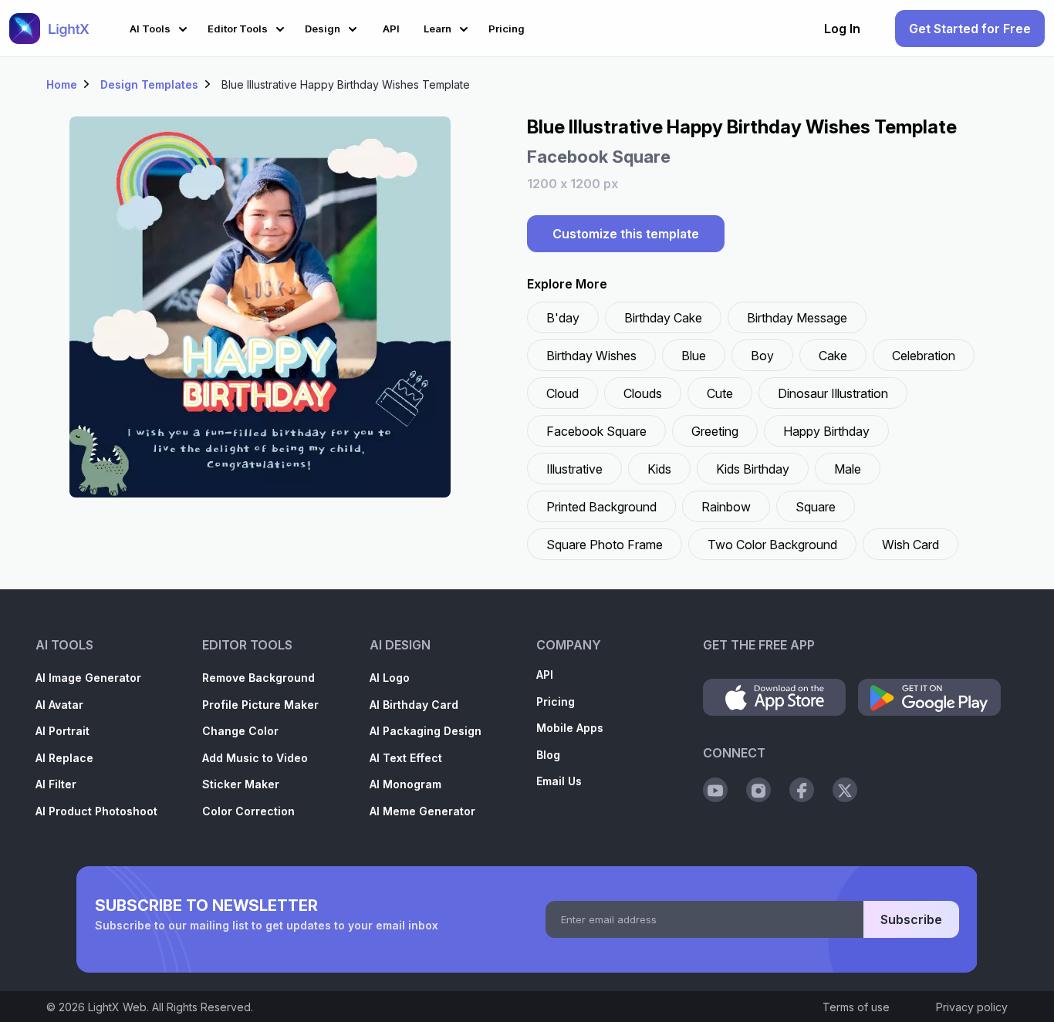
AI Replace (64, 757)
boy (762, 355)
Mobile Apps (569, 727)
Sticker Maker (240, 784)
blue (693, 355)
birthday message (797, 317)
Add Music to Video (255, 757)
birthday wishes (591, 355)
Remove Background (258, 677)
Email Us (559, 781)
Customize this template (625, 233)
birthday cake (663, 317)
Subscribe (911, 919)
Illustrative (574, 469)
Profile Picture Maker (260, 704)
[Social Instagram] (758, 789)
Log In (842, 28)
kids (659, 469)
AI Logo (390, 677)
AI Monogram (405, 784)
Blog (548, 754)
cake (833, 355)
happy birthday (826, 431)
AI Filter (55, 784)
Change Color (240, 730)
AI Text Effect (406, 757)
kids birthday (752, 469)
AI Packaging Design (425, 730)
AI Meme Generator (422, 811)
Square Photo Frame (604, 544)
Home (61, 84)
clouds (642, 393)
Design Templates (149, 84)
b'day (562, 317)
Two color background (772, 544)
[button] (161, 26)
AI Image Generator (88, 677)
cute (720, 393)
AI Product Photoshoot (96, 811)
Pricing (555, 701)
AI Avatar (59, 704)
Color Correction (248, 811)
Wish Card (910, 544)
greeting (714, 431)
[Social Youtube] (715, 789)
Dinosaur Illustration (833, 393)
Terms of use (856, 1007)
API (544, 674)
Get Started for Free (970, 28)
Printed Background (601, 506)
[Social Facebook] (801, 789)
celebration (923, 355)
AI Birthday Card (414, 704)
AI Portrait (62, 730)
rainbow (726, 506)
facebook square (596, 431)
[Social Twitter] (845, 789)
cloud (562, 393)
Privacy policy (972, 1007)
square (816, 506)
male (847, 469)
